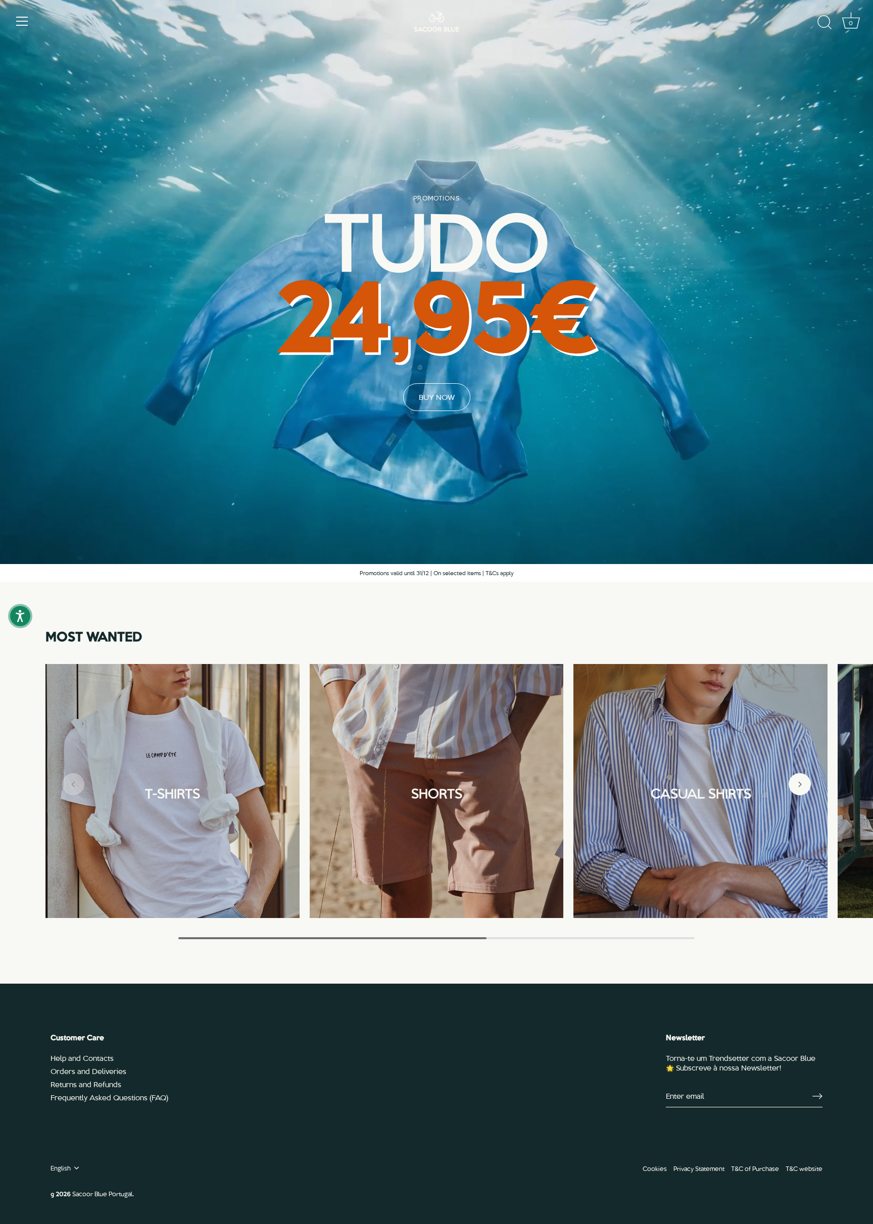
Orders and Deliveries (88, 1071)
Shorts (436, 791)
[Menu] (22, 21)
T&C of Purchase (755, 1168)
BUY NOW (437, 397)
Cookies (655, 1168)
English (61, 1167)
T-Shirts (172, 791)
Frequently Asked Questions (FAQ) (109, 1097)
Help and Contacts (82, 1058)
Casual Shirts (700, 791)
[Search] (824, 23)
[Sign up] (817, 1096)
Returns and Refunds (86, 1084)
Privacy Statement (698, 1168)
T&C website (804, 1168)
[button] (73, 784)
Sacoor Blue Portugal (102, 1193)
